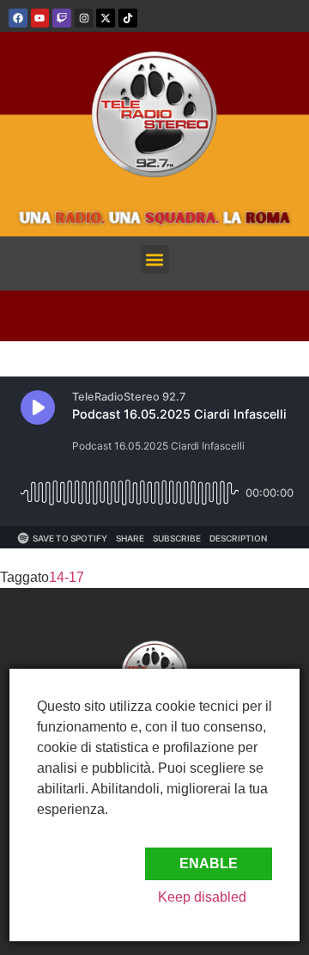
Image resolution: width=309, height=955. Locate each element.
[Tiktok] (127, 18)
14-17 (66, 577)
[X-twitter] (105, 18)
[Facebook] (18, 18)
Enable (208, 863)
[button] (155, 259)
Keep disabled (202, 897)
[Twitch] (61, 18)
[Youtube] (40, 18)
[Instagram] (84, 18)
